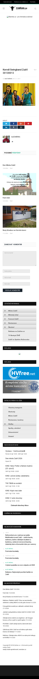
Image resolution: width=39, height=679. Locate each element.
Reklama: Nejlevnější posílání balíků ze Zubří (19, 573)
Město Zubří (12, 311)
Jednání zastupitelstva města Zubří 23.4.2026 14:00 (19, 612)
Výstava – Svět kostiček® (15, 451)
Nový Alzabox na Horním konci (14, 230)
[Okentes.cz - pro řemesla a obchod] (19, 354)
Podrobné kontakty (12, 551)
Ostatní (11, 436)
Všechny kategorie (15, 407)
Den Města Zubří (9, 165)
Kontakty (32, 2)
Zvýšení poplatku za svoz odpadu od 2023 (20, 565)
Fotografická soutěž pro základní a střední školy (18, 606)
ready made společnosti (10, 649)
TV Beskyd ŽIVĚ (14, 335)
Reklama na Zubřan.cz (21, 2)
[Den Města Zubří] (19, 160)
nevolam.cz (22, 649)
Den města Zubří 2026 (13, 458)
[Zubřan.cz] (19, 8)
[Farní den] (19, 184)
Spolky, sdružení (14, 428)
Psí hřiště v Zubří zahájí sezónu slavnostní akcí (17, 624)
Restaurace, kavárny (15, 420)
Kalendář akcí (8, 2)
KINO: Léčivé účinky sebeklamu (17, 476)
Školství (11, 327)
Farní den (6, 198)
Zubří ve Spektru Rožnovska (18, 339)
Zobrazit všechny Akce (19, 505)
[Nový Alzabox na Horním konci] (19, 217)
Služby (10, 424)
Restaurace (12, 323)
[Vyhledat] (35, 8)
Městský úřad (13, 315)
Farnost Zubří (13, 319)
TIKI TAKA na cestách (13, 483)
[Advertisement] (19, 41)
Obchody (11, 412)
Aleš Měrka (8, 78)
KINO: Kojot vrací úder (13, 491)
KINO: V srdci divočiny (13, 498)
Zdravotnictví (13, 432)
